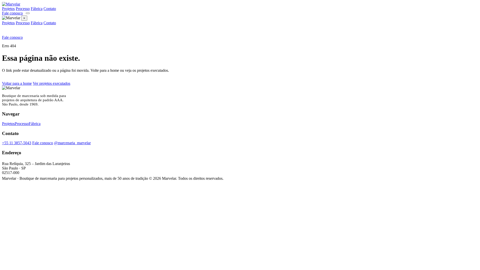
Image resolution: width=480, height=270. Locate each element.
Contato (50, 8)
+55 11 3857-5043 (16, 143)
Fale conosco (12, 13)
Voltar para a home (17, 83)
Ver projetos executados (51, 83)
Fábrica (36, 8)
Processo (23, 8)
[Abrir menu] (28, 13)
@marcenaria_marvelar (72, 143)
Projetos (8, 8)
